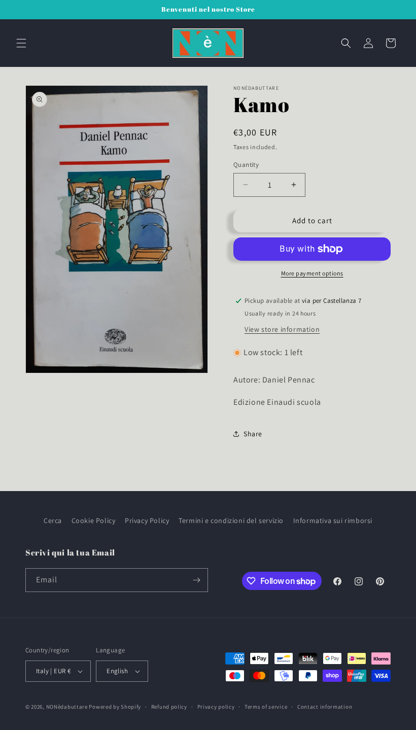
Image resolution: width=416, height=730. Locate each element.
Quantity (246, 164)
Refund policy (169, 706)
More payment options (312, 273)
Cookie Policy (94, 520)
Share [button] (253, 433)
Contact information (324, 706)
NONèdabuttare (67, 706)
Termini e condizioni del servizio (231, 520)
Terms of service (266, 706)
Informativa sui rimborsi (332, 520)
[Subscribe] (196, 580)
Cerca (53, 520)
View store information (282, 329)
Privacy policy (216, 706)
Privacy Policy (147, 520)
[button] (21, 43)
